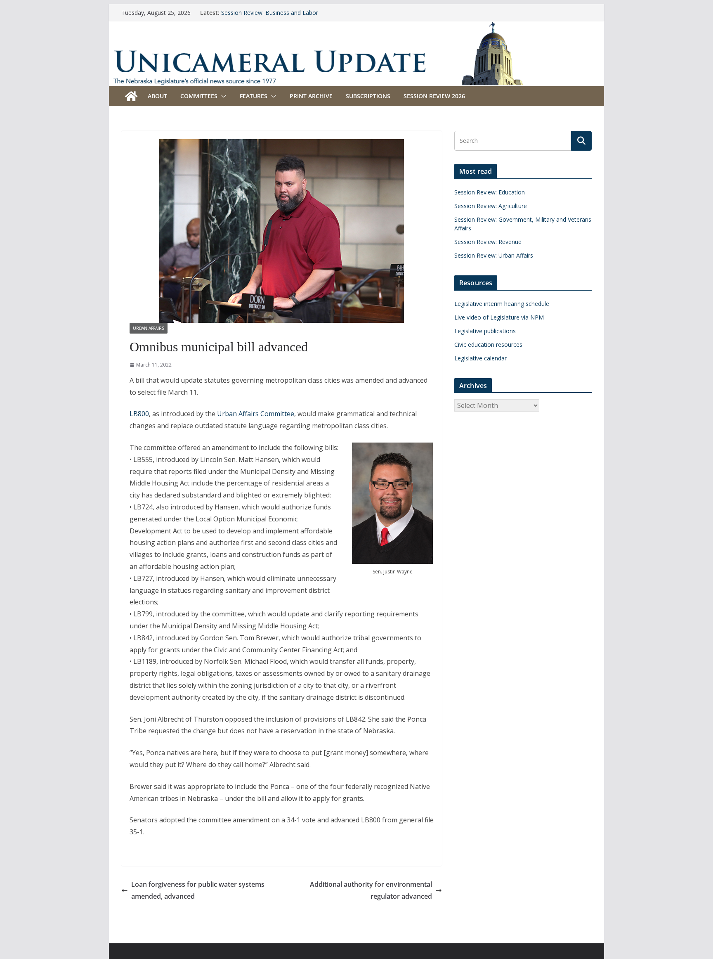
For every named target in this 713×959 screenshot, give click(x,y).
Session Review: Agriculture (490, 206)
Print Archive (311, 96)
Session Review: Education (489, 192)
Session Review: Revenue (488, 242)
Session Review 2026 (434, 96)
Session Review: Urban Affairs (493, 255)
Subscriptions (368, 96)
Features (253, 96)
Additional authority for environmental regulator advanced (371, 890)
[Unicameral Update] (356, 26)
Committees (198, 96)
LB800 (139, 413)
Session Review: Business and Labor (269, 13)
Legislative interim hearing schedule (501, 304)
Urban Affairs (148, 328)
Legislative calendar (480, 358)
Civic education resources (488, 344)
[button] (222, 96)
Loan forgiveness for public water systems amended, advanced (197, 890)
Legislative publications (485, 331)
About (157, 96)
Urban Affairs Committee (255, 413)
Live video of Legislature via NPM (499, 317)
